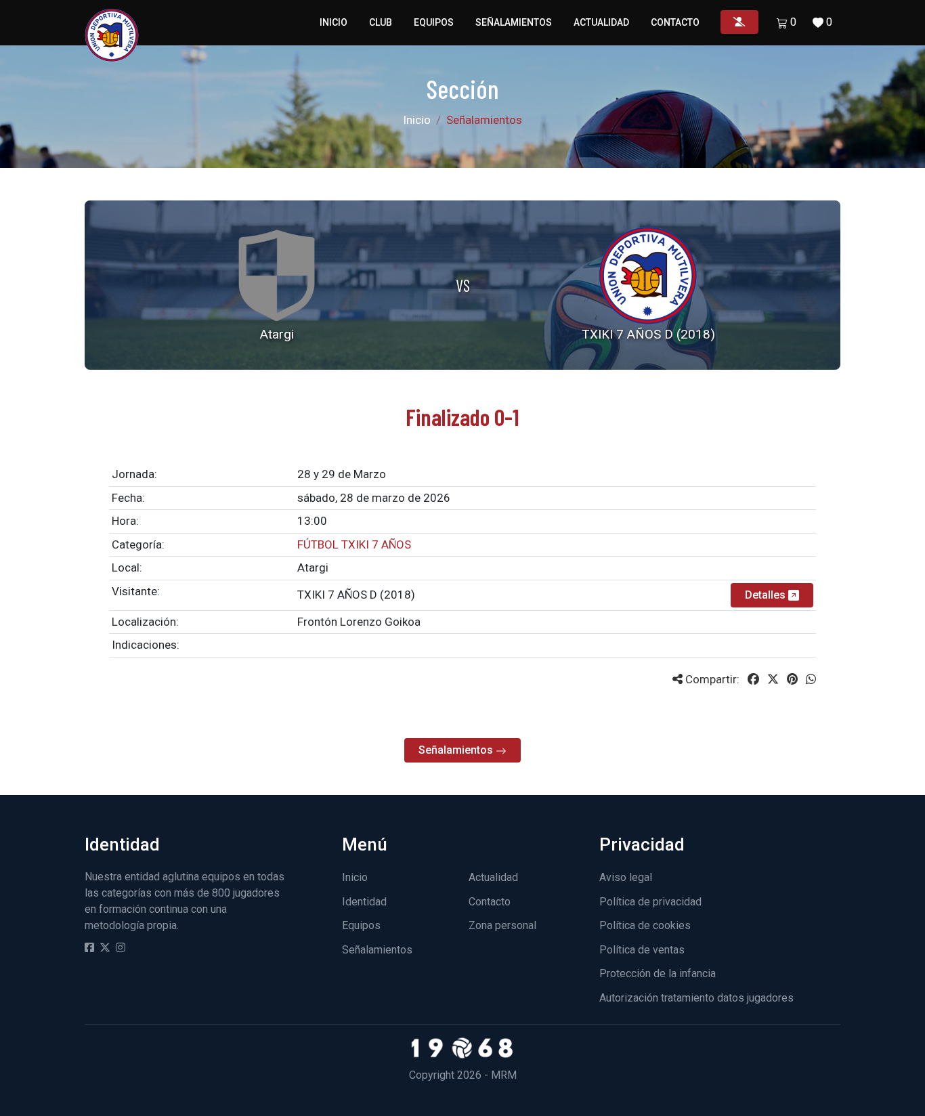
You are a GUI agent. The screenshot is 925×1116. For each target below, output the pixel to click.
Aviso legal (625, 877)
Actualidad (601, 22)
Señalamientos (513, 22)
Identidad (364, 901)
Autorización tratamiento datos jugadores (696, 997)
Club (380, 22)
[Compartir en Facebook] (753, 679)
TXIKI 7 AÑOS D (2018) (356, 594)
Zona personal (502, 925)
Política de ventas (642, 949)
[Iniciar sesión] (739, 22)
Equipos (434, 22)
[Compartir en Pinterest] (792, 679)
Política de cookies (645, 925)
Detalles (766, 594)
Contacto (675, 22)
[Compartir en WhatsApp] (811, 679)
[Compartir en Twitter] (773, 679)
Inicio (333, 22)
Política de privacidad (650, 901)
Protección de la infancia (657, 973)
